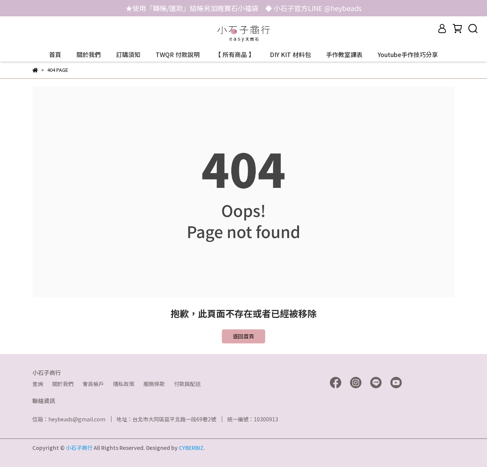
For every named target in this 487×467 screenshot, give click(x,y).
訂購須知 (128, 54)
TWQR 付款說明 (178, 54)
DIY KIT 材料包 (290, 54)
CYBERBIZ (191, 447)
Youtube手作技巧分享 (408, 54)
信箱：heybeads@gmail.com (68, 419)
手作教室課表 (344, 54)
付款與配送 (187, 384)
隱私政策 (123, 384)
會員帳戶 (93, 384)
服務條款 (154, 384)
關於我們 (88, 54)
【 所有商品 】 (235, 54)
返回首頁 (243, 336)
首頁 (55, 54)
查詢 (37, 384)
